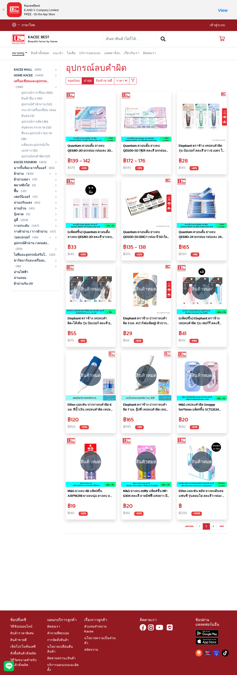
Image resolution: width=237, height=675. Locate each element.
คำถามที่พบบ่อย (58, 633)
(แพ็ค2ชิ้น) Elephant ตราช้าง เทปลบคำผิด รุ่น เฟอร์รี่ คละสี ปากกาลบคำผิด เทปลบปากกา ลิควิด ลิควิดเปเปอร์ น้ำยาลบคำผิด (200, 321)
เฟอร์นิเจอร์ (22, 197)
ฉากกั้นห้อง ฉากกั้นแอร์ (30, 168)
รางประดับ (22, 225)
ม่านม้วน (20, 208)
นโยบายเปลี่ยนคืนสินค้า (60, 649)
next (222, 526)
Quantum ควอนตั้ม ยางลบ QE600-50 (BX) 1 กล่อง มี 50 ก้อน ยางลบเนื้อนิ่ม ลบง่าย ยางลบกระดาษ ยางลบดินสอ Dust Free (146, 235)
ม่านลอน (20, 278)
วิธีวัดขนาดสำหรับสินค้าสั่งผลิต (23, 663)
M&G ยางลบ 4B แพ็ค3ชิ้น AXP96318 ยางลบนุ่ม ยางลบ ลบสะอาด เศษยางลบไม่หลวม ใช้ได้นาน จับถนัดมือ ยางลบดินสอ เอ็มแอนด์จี (90, 493)
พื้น (16, 191)
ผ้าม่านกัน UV (23, 283)
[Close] (3, 9)
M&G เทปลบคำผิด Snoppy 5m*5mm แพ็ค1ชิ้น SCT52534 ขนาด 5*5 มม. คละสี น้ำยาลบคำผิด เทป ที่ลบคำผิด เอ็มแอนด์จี (201, 407)
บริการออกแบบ (89, 53)
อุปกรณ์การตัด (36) (34, 121)
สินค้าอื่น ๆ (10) (31, 98)
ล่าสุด (88, 80)
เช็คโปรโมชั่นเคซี (23, 646)
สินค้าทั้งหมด (40, 53)
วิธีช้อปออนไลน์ (21, 626)
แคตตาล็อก (112, 53)
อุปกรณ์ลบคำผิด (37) (35, 156)
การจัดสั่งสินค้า (58, 640)
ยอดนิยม (74, 80)
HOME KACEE (24, 75)
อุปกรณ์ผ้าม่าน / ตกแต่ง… (31, 243)
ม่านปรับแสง (23, 202)
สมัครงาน (91, 649)
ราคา (120, 80)
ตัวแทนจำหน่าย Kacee (95, 629)
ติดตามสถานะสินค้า (61, 658)
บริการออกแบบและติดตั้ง (63, 667)
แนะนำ (58, 53)
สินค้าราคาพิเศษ (22, 633)
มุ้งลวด (19, 214)
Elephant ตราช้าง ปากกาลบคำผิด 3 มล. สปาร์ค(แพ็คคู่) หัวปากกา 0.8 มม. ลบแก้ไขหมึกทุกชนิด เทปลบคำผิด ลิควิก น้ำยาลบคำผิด (145, 321)
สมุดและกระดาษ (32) (36, 127)
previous (189, 526)
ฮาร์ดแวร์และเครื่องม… (30, 260)
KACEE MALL (23, 69)
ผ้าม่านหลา (22, 179)
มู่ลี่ (16, 220)
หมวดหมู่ (18, 53)
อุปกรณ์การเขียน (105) (37, 92)
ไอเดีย (71, 53)
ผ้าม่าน (19, 173)
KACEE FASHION (25, 162)
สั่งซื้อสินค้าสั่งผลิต (23, 653)
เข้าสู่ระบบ (217, 25)
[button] (16, 25)
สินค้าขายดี (104, 80)
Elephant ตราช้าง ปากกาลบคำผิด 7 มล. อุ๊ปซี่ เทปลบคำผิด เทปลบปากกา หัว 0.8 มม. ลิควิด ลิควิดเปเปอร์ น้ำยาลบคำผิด (145, 407)
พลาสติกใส (22, 185)
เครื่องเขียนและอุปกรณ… (31, 81)
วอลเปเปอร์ (22, 237)
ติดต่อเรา (149, 53)
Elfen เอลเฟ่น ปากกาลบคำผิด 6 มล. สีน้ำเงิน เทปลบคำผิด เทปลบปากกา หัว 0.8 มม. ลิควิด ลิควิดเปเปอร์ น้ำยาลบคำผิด (90, 407)
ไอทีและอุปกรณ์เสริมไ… (30, 254)
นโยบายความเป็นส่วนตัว (100, 641)
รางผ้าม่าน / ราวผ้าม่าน (31, 231)
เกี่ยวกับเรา (131, 53)
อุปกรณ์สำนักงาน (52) (36, 104)
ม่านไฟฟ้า (21, 272)
